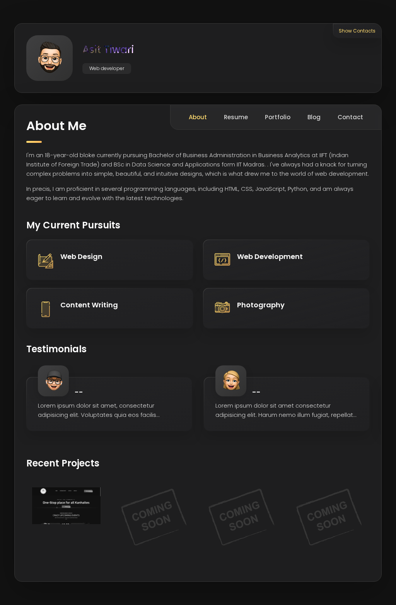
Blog (314, 117)
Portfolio (277, 117)
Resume (236, 117)
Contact (350, 117)
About (198, 117)
